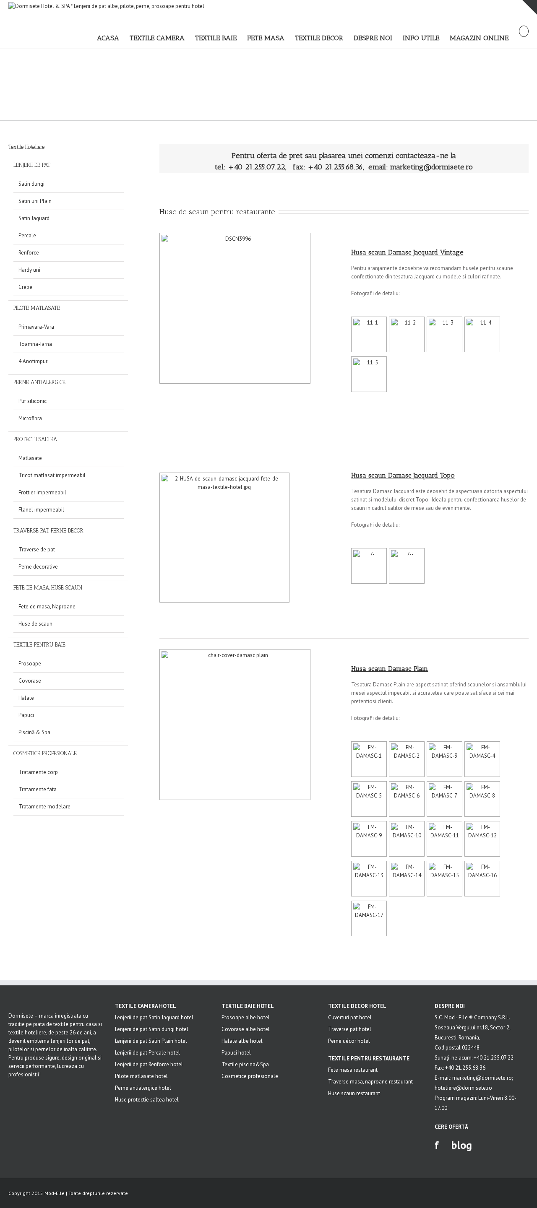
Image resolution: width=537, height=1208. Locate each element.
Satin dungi (31, 183)
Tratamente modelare (44, 806)
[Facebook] (526, 1193)
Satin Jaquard (34, 218)
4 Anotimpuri (33, 361)
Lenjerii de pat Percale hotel (147, 1052)
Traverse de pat (36, 549)
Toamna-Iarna (35, 344)
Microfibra (30, 418)
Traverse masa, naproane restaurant (370, 1081)
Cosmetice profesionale (250, 1076)
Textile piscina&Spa (245, 1064)
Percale (27, 235)
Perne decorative (38, 566)
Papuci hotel (236, 1052)
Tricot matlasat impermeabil (52, 475)
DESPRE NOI (450, 1006)
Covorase (29, 680)
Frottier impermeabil (42, 492)
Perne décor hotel (349, 1040)
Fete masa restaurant (353, 1069)
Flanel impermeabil (41, 509)
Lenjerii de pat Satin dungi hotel (151, 1029)
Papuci (26, 715)
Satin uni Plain (35, 201)
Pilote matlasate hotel (141, 1076)
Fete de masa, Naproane (47, 606)
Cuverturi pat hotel (350, 1017)
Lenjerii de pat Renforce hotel (149, 1064)
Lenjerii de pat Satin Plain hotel (151, 1040)
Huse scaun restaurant (354, 1093)
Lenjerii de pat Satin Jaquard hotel (154, 1017)
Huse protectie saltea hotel (147, 1099)
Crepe (25, 287)
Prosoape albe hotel (246, 1017)
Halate (26, 697)
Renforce (28, 252)
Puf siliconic (32, 401)
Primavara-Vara (36, 326)
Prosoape (29, 663)
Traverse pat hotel (349, 1029)
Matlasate (30, 458)
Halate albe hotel (242, 1040)
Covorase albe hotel (246, 1029)
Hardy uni (29, 269)
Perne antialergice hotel (143, 1087)
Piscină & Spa (34, 732)
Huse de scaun (35, 623)
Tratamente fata (37, 789)
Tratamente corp (38, 772)
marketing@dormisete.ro (431, 166)
